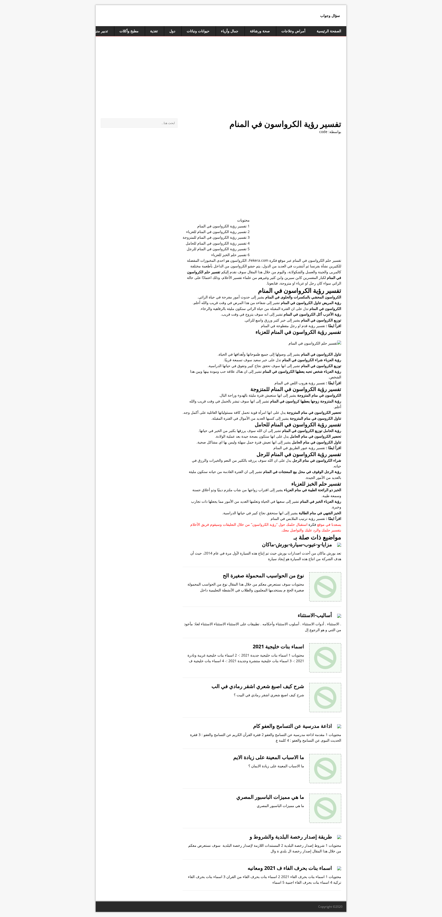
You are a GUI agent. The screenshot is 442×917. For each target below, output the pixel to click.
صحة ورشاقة (260, 30)
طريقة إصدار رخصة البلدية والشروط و (291, 836)
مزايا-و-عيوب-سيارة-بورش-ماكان (297, 544)
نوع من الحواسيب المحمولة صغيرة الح (263, 575)
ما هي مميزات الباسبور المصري (270, 796)
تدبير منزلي (99, 30)
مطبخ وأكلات (129, 30)
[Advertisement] (221, 75)
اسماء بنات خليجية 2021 (278, 646)
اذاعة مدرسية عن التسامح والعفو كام (292, 725)
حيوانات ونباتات (198, 30)
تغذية (154, 30)
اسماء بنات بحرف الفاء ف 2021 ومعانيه (290, 867)
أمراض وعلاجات (293, 30)
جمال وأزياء (229, 30)
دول (172, 30)
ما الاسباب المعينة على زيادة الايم (268, 757)
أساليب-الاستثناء (315, 615)
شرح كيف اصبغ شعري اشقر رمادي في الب (258, 686)
